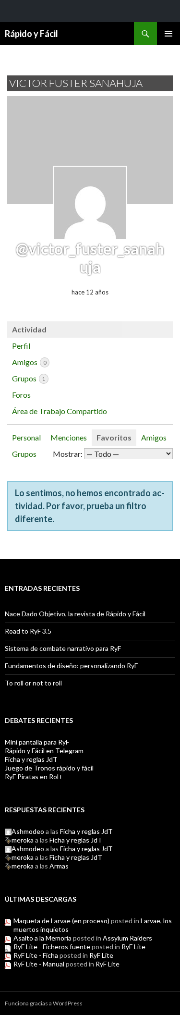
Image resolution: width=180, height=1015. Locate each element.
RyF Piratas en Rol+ (34, 776)
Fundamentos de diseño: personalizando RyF (71, 665)
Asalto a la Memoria (42, 938)
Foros (21, 394)
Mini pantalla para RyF (37, 742)
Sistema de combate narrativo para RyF (63, 648)
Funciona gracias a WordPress (44, 1003)
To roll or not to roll (33, 683)
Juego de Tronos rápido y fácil (49, 768)
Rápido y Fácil (31, 33)
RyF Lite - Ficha (35, 955)
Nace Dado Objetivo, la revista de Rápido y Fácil (75, 614)
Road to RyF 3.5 (28, 631)
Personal (26, 437)
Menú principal (168, 33)
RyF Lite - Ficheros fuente (51, 946)
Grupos (28, 378)
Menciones (68, 437)
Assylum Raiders (127, 938)
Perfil (21, 345)
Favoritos (114, 437)
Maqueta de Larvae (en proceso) (61, 921)
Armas (59, 866)
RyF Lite (133, 946)
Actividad (29, 329)
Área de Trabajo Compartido (59, 411)
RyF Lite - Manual (38, 964)
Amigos (29, 362)
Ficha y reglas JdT (31, 759)
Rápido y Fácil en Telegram (44, 750)
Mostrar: (68, 453)
